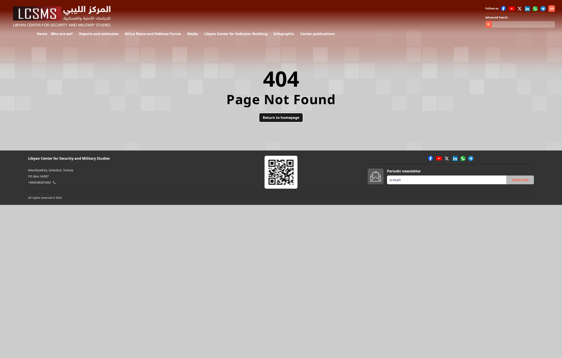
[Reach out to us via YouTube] (512, 8)
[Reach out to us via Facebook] (503, 8)
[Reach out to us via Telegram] (543, 8)
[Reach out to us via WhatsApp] (535, 8)
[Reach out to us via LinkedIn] (527, 8)
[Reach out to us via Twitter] (520, 8)
